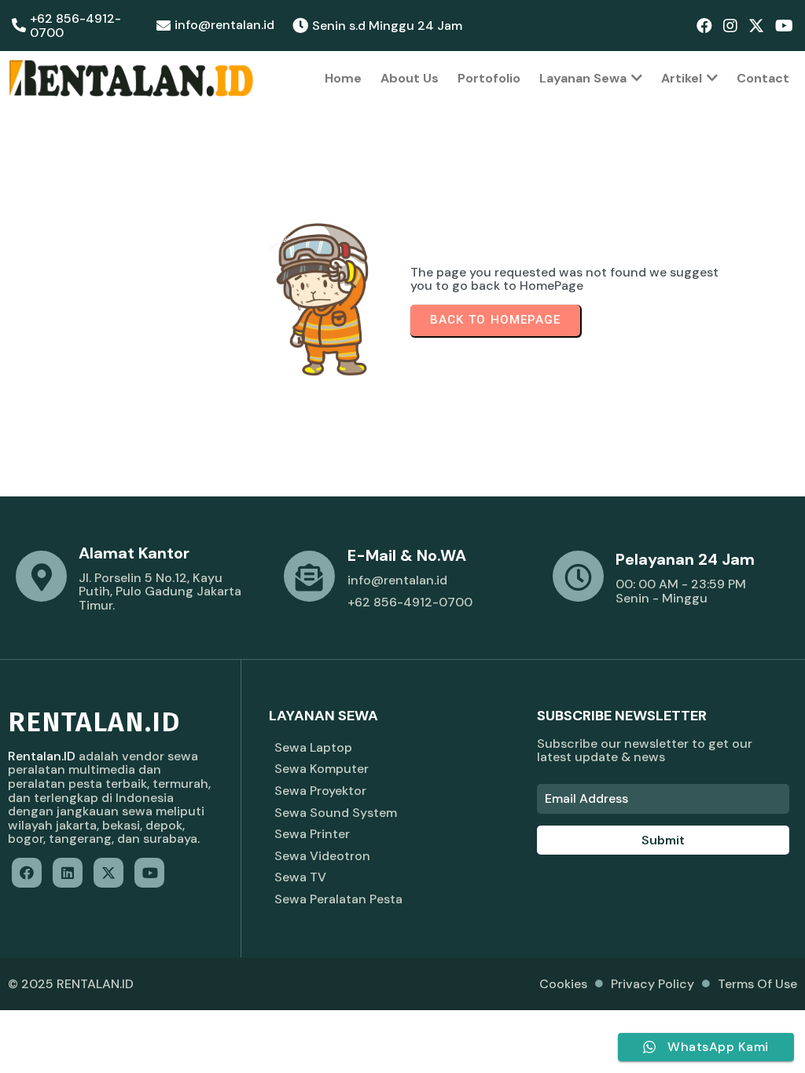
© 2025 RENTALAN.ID (71, 984)
